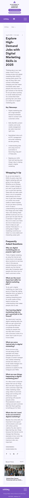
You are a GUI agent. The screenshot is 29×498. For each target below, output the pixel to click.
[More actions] (22, 35)
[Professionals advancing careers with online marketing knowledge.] (14, 470)
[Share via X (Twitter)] (10, 454)
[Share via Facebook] (6, 454)
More (13, 27)
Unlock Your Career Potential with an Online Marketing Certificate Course (14, 479)
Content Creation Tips (11, 449)
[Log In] (14, 19)
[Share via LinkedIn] (13, 454)
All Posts (6, 27)
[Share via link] (17, 454)
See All (21, 461)
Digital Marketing (10, 446)
